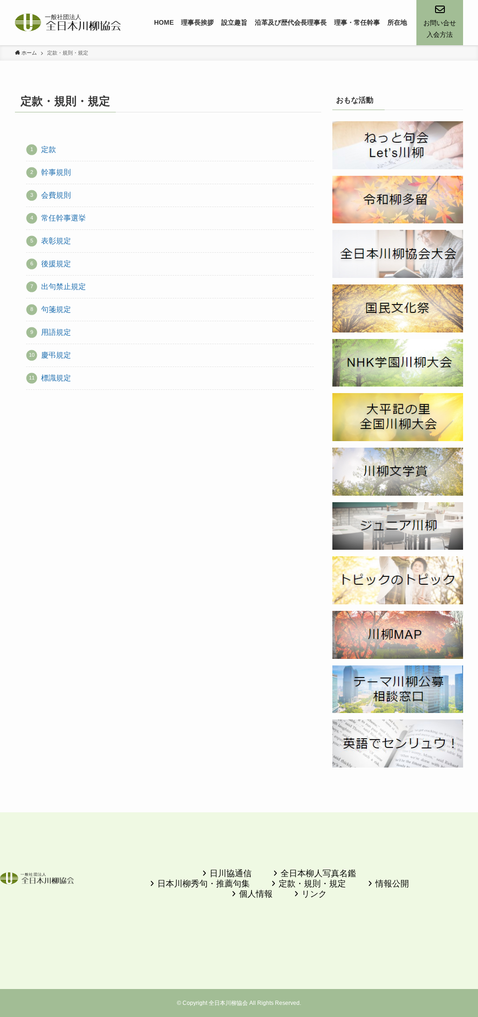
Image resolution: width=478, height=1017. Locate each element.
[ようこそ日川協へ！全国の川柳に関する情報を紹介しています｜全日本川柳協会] (68, 22)
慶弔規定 (56, 355)
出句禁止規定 (63, 287)
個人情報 (256, 894)
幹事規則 (56, 172)
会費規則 (56, 195)
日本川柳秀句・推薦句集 (203, 883)
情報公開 (392, 883)
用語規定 (56, 332)
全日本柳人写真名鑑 (318, 873)
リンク (314, 894)
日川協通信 (231, 873)
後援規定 (56, 264)
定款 (48, 149)
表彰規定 (56, 241)
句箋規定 (56, 309)
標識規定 (56, 378)
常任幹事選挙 (63, 218)
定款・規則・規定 (312, 883)
